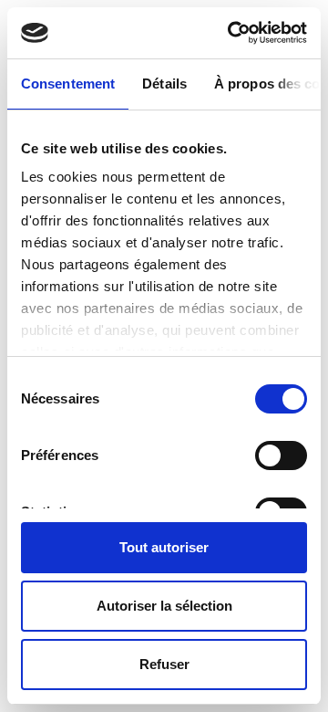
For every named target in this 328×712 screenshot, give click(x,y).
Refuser (164, 664)
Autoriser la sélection (164, 605)
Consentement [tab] (68, 83)
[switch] (281, 455)
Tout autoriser (164, 547)
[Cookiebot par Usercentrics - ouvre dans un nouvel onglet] (231, 33)
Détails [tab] (164, 83)
